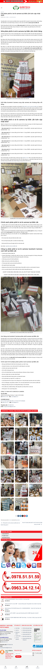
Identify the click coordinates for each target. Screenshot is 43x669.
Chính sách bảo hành (27, 630)
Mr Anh (14, 17)
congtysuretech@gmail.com (9, 406)
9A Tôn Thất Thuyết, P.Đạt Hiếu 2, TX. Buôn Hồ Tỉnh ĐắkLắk (13, 400)
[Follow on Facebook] (19, 3)
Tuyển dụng (18, 635)
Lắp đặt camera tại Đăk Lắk (11, 246)
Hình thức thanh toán (27, 636)
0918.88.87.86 (10, 405)
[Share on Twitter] (20, 516)
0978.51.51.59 (25, 157)
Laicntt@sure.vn (14, 396)
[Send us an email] (23, 3)
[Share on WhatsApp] (16, 516)
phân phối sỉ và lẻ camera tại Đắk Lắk (30, 106)
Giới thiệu (17, 628)
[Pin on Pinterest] (25, 516)
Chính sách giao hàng (27, 628)
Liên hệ (17, 630)
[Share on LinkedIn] (27, 516)
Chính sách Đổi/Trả (27, 634)
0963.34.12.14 (5, 402)
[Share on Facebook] (18, 516)
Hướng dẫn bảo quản (27, 632)
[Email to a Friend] (23, 516)
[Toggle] (41, 533)
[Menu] (1, 7)
